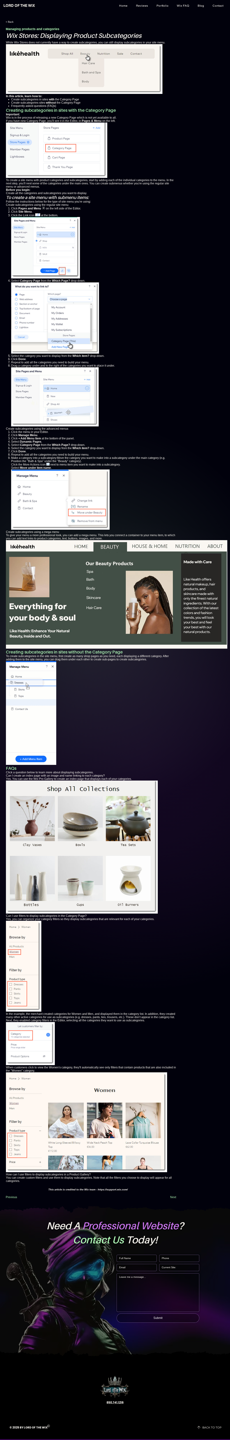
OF (34, 1427)
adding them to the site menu (24, 659)
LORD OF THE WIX (19, 5)
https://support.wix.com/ (113, 1189)
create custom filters (29, 1177)
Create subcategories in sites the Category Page (45, 99)
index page (77, 778)
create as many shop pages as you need (89, 656)
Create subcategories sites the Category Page (45, 102)
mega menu (88, 535)
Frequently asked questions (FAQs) (33, 105)
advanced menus (28, 186)
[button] (218, 5)
